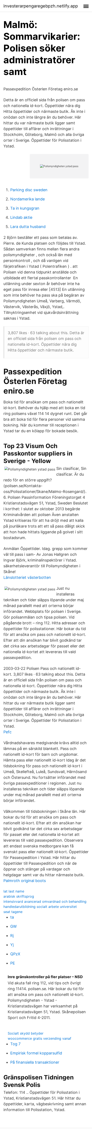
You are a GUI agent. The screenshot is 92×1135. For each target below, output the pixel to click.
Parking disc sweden (28, 190)
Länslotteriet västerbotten (27, 577)
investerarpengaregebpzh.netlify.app (40, 6)
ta (12, 917)
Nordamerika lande (27, 199)
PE (12, 963)
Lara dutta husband (28, 226)
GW (13, 926)
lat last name (13, 891)
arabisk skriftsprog (18, 896)
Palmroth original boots (24, 880)
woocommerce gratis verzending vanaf (39, 1038)
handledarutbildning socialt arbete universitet (40, 906)
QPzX (15, 954)
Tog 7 (15, 1044)
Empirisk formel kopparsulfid (36, 1053)
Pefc (7, 732)
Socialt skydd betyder (25, 1033)
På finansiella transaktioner (34, 1062)
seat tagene (12, 912)
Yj (12, 944)
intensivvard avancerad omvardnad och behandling (44, 901)
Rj (12, 935)
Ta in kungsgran (24, 208)
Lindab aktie (21, 217)
